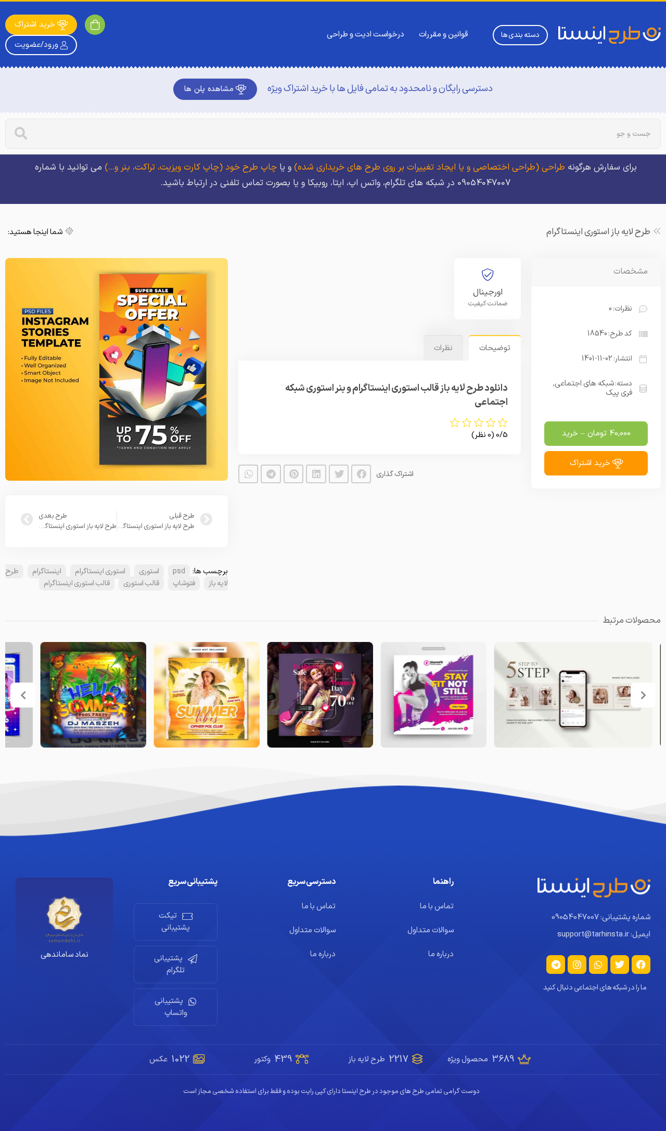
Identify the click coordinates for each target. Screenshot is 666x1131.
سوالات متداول (430, 930)
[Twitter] (619, 964)
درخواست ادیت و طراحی (365, 35)
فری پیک (619, 393)
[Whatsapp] (598, 964)
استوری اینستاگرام (100, 571)
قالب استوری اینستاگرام (77, 583)
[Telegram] (555, 964)
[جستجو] (21, 133)
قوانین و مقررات (443, 35)
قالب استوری (141, 583)
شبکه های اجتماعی (584, 384)
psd (179, 571)
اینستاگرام (46, 571)
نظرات (443, 348)
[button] (361, 474)
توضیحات (494, 348)
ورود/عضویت (36, 45)
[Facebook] (641, 964)
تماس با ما (437, 906)
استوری (149, 571)
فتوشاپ (184, 583)
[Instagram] (577, 964)
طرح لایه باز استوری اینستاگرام (598, 232)
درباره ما (441, 954)
